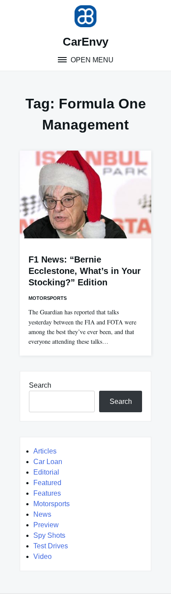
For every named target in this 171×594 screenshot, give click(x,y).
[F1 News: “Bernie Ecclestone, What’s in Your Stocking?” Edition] (85, 194)
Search (40, 385)
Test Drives (50, 546)
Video (42, 556)
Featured (47, 482)
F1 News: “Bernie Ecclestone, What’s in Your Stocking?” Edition (84, 271)
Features (47, 493)
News (42, 514)
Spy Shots (49, 535)
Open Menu (91, 60)
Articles (45, 451)
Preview (46, 525)
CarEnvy (85, 41)
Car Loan (47, 461)
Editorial (46, 472)
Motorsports (47, 298)
